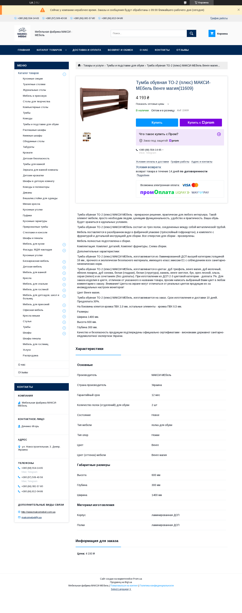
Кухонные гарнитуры (35, 221)
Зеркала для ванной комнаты (40, 169)
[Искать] (191, 33)
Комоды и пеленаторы (36, 187)
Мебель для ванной (34, 272)
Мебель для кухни (33, 243)
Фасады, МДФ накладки (37, 249)
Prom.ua (137, 579)
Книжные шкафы (32, 135)
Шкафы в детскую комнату (38, 181)
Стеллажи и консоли (35, 232)
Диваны (27, 192)
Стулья (27, 321)
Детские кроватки (33, 175)
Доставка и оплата (86, 50)
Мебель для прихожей (36, 304)
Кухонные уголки (33, 209)
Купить (157, 122)
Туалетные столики (34, 84)
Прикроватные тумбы (35, 226)
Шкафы (27, 332)
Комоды (27, 118)
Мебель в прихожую (35, 95)
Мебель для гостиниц (35, 344)
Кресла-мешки (31, 315)
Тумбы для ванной (34, 164)
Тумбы (26, 112)
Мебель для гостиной (35, 289)
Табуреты (28, 147)
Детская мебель (32, 266)
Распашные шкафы (34, 130)
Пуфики (27, 215)
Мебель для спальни (35, 283)
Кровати (28, 152)
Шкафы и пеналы (33, 238)
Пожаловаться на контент (124, 585)
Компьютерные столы (35, 107)
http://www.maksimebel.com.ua (38, 512)
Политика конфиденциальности (157, 585)
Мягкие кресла (31, 204)
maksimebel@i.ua (32, 517)
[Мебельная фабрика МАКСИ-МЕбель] (22, 40)
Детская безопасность (36, 158)
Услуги (27, 349)
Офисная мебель (33, 310)
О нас (144, 50)
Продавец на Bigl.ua (121, 582)
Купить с (194, 122)
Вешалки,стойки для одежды (40, 198)
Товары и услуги (93, 65)
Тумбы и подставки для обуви (125, 65)
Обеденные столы (33, 141)
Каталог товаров (49, 50)
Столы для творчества (36, 101)
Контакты (162, 50)
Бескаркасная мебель (36, 261)
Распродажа (30, 355)
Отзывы (182, 50)
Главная (24, 50)
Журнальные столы (34, 90)
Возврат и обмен (120, 50)
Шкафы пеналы (32, 338)
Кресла (27, 278)
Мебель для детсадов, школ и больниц (41, 297)
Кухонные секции (33, 78)
